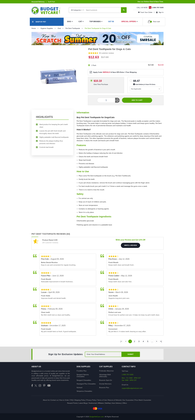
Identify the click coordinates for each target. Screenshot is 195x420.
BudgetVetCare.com (96, 417)
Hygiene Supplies (47, 28)
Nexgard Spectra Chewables (83, 375)
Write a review (130, 245)
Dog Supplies (83, 367)
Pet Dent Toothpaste (72, 28)
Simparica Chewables (84, 391)
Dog (69, 21)
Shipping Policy (79, 400)
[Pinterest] (44, 386)
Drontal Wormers (105, 384)
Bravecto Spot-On (105, 380)
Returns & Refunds (114, 400)
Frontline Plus (81, 371)
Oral (59, 28)
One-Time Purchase (101, 80)
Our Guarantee (128, 400)
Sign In (161, 12)
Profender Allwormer (106, 371)
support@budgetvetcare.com (132, 388)
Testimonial (93, 403)
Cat (80, 21)
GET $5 (111, 21)
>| (161, 341)
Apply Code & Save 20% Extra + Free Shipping (115, 72)
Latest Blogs (83, 403)
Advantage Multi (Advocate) (105, 375)
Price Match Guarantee (143, 400)
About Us (46, 400)
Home (33, 28)
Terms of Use (102, 400)
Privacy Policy (91, 400)
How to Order (64, 400)
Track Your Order (146, 12)
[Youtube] (48, 386)
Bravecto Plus (104, 387)
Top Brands (95, 21)
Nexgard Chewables (84, 380)
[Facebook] (32, 386)
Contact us (54, 400)
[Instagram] (40, 386)
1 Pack (93, 65)
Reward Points (72, 403)
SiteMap (108, 403)
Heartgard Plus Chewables (86, 384)
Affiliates (101, 403)
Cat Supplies (106, 367)
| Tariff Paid (43, 2)
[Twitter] (36, 386)
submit (131, 354)
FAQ (71, 400)
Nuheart (79, 387)
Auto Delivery (116, 403)
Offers (124, 403)
